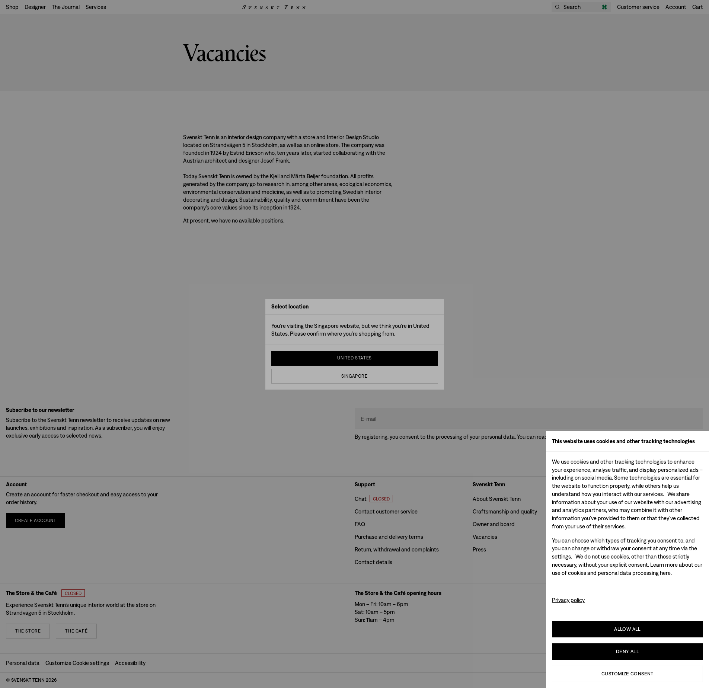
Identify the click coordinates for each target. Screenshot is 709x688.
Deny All (627, 651)
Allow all (627, 629)
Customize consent (627, 673)
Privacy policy (568, 600)
